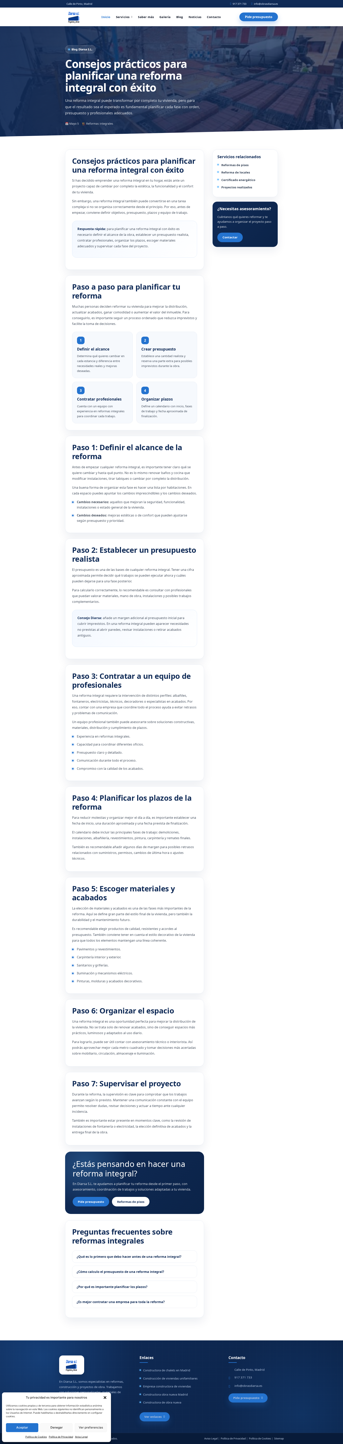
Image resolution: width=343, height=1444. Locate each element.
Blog (179, 17)
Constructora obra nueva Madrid (165, 1394)
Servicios (123, 16)
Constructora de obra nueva (162, 1402)
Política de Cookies (36, 1436)
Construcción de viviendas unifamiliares (170, 1378)
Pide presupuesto (258, 17)
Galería (165, 17)
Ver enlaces (153, 1417)
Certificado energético (238, 180)
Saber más (146, 17)
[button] (105, 1398)
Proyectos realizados (236, 187)
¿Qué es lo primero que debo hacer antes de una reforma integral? (129, 1256)
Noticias (195, 17)
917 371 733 (239, 4)
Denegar (56, 1427)
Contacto (214, 17)
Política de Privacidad (61, 1436)
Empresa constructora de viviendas (167, 1386)
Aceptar (22, 1427)
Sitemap (279, 1438)
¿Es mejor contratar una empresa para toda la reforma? (121, 1302)
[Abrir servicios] (131, 17)
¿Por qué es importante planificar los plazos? (112, 1287)
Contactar (230, 237)
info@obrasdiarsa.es (266, 4)
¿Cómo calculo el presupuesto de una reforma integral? (120, 1272)
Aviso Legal (81, 1436)
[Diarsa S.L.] (74, 17)
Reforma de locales (235, 172)
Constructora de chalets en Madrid (166, 1370)
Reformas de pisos (130, 1202)
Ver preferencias (91, 1427)
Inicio (105, 17)
